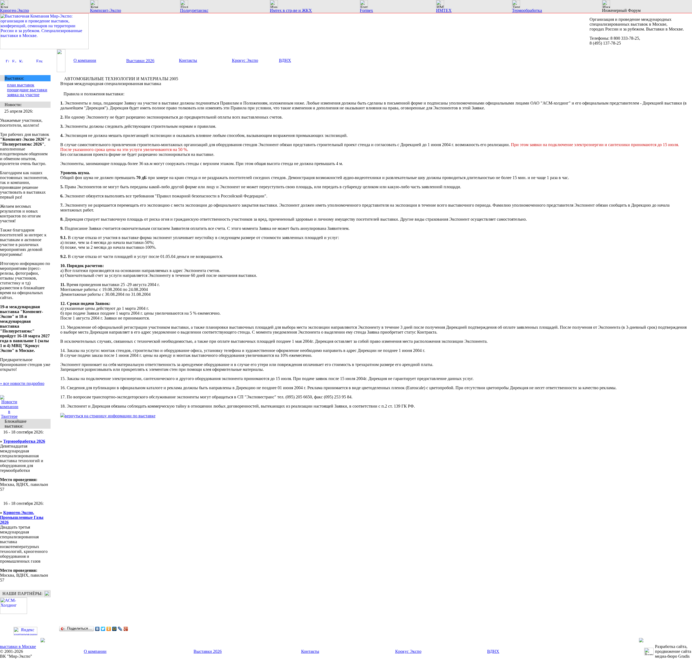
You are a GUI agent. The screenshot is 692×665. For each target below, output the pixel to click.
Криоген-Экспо (14, 10)
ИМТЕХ (444, 10)
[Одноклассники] (109, 628)
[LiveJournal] (120, 628)
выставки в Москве (18, 646)
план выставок (20, 85)
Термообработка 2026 (24, 441)
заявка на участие (23, 94)
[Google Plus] (126, 628)
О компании (85, 60)
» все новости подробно (22, 383)
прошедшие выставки (27, 90)
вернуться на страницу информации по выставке (110, 416)
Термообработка (527, 10)
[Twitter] (103, 628)
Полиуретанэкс (194, 10)
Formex (366, 10)
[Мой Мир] (114, 628)
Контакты (188, 60)
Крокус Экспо (245, 60)
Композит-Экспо (105, 10)
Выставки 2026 (140, 60)
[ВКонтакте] (97, 628)
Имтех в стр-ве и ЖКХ (291, 10)
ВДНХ (285, 60)
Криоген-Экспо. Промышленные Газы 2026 (22, 517)
